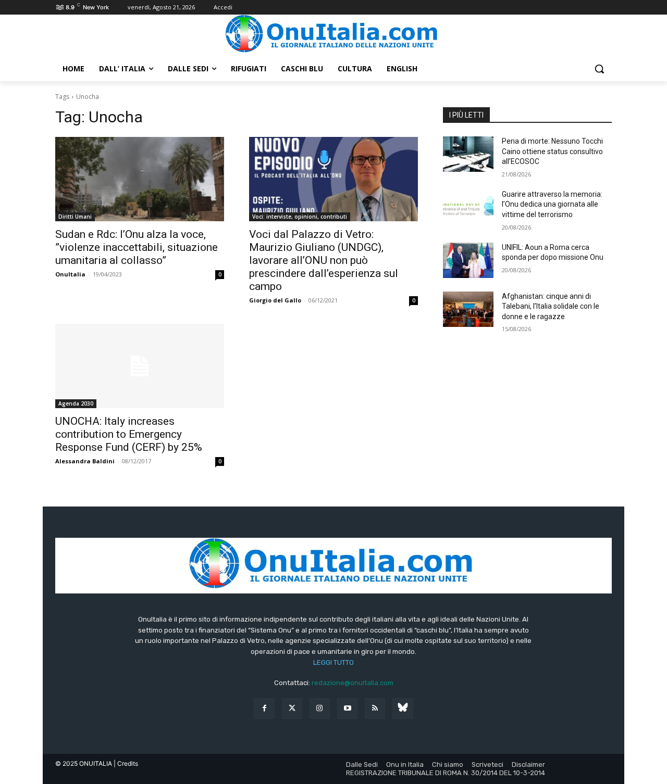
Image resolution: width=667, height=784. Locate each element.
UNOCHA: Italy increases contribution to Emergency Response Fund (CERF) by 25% (128, 434)
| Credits (126, 763)
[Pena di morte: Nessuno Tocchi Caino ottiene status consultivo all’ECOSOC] (468, 154)
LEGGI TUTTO (333, 662)
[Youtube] (347, 708)
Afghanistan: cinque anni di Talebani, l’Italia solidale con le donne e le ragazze (550, 306)
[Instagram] (320, 708)
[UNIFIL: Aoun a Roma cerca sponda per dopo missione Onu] (468, 260)
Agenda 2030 (75, 403)
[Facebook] (264, 708)
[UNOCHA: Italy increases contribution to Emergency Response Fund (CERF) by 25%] (139, 366)
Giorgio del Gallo (275, 300)
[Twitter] (292, 708)
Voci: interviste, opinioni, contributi (299, 216)
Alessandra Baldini (85, 461)
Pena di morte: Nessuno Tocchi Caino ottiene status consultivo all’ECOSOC (552, 151)
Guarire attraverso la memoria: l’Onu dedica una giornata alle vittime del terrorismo (552, 204)
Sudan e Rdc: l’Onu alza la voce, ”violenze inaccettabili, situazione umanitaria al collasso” (136, 247)
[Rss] (375, 708)
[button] (599, 68)
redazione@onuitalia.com (352, 683)
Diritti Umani (75, 216)
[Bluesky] (402, 708)
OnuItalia (70, 274)
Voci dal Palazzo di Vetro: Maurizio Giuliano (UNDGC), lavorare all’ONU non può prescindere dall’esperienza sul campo (323, 260)
